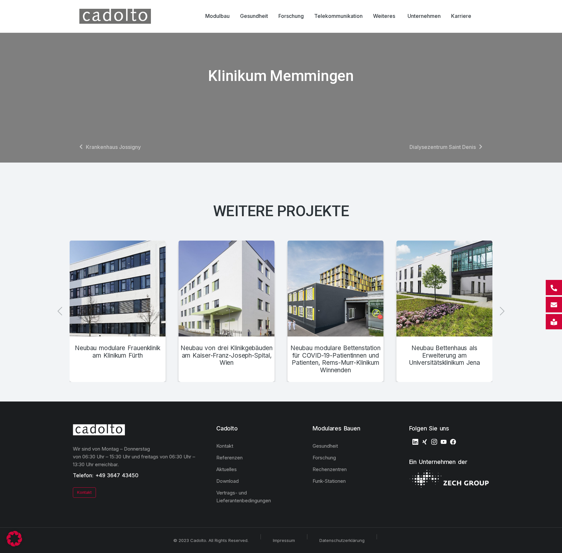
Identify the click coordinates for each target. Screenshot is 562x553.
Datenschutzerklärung (342, 540)
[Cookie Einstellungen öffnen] (14, 544)
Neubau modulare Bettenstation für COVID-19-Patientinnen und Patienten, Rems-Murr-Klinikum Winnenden (335, 359)
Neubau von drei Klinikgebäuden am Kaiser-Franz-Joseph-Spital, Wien (227, 356)
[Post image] (118, 288)
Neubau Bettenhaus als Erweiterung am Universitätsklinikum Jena (444, 356)
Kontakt (84, 492)
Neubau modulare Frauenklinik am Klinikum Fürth (117, 352)
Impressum (284, 540)
